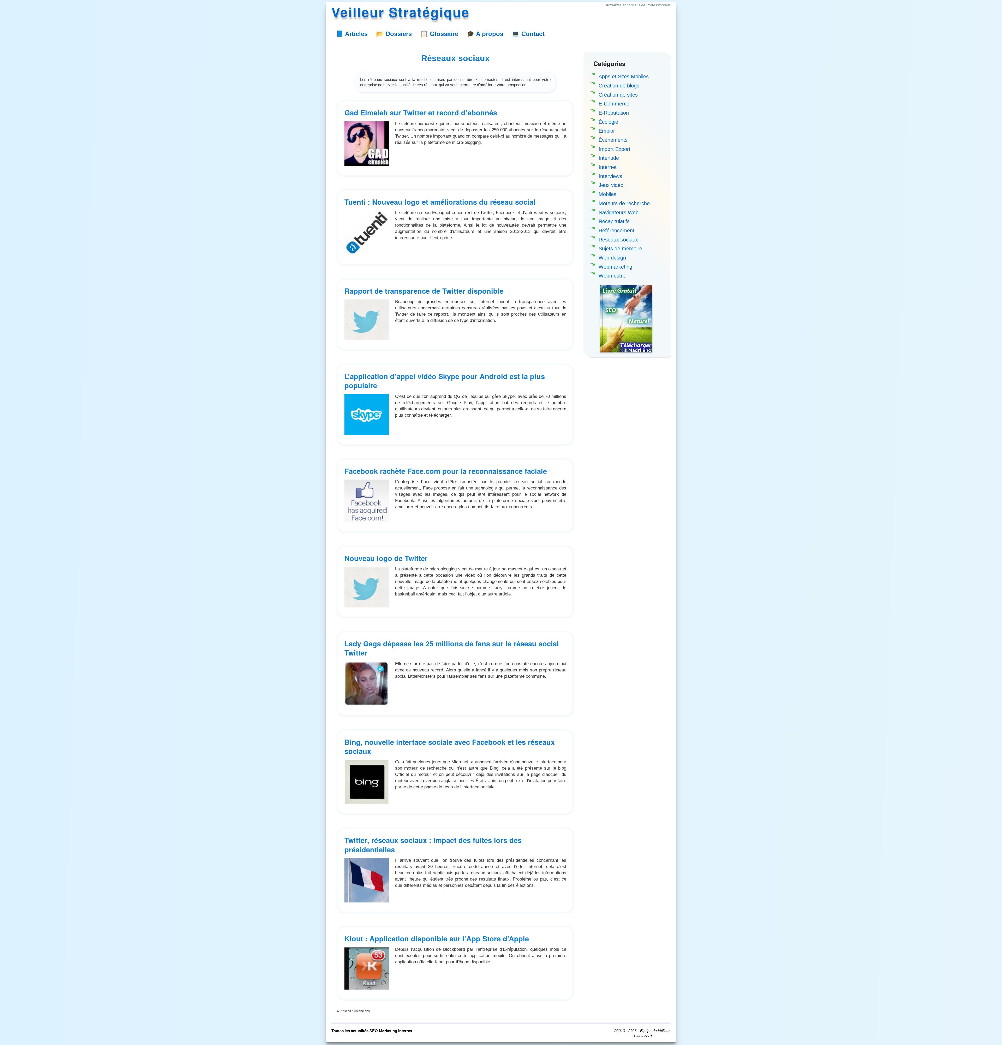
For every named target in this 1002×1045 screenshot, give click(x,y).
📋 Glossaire (439, 33)
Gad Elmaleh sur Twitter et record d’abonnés (420, 112)
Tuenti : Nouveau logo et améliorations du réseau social (439, 202)
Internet (608, 167)
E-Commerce (614, 104)
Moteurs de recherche (624, 203)
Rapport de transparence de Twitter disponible (424, 291)
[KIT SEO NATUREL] (626, 318)
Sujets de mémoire (620, 248)
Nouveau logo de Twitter (386, 558)
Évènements (613, 140)
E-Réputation (614, 113)
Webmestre (612, 276)
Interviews (610, 176)
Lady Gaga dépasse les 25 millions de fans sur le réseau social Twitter (451, 648)
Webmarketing (615, 267)
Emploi (606, 131)
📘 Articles (352, 33)
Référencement (616, 230)
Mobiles (607, 194)
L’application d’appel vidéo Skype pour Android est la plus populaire (444, 380)
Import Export (614, 149)
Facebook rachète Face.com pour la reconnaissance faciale (445, 471)
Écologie (608, 122)
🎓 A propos (485, 33)
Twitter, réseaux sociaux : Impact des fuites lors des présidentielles (433, 844)
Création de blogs (619, 85)
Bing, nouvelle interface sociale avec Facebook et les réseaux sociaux (449, 746)
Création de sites (618, 95)
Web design (612, 258)
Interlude (609, 158)
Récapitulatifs (614, 221)
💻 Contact (528, 33)
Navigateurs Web (619, 212)
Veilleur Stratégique (400, 12)
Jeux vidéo (611, 185)
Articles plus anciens (353, 1010)
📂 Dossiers (394, 33)
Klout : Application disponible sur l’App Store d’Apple (436, 938)
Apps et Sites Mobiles (624, 76)
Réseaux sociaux (618, 240)
